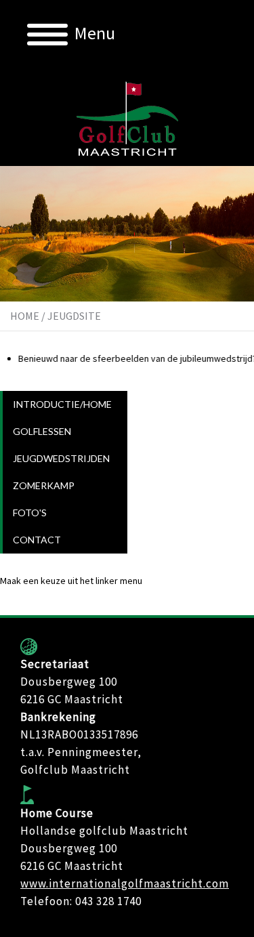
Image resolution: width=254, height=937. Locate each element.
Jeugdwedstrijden (61, 458)
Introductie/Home (62, 404)
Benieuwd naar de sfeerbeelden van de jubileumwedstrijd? (132, 358)
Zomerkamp (44, 485)
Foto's (30, 512)
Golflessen (42, 431)
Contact (37, 539)
